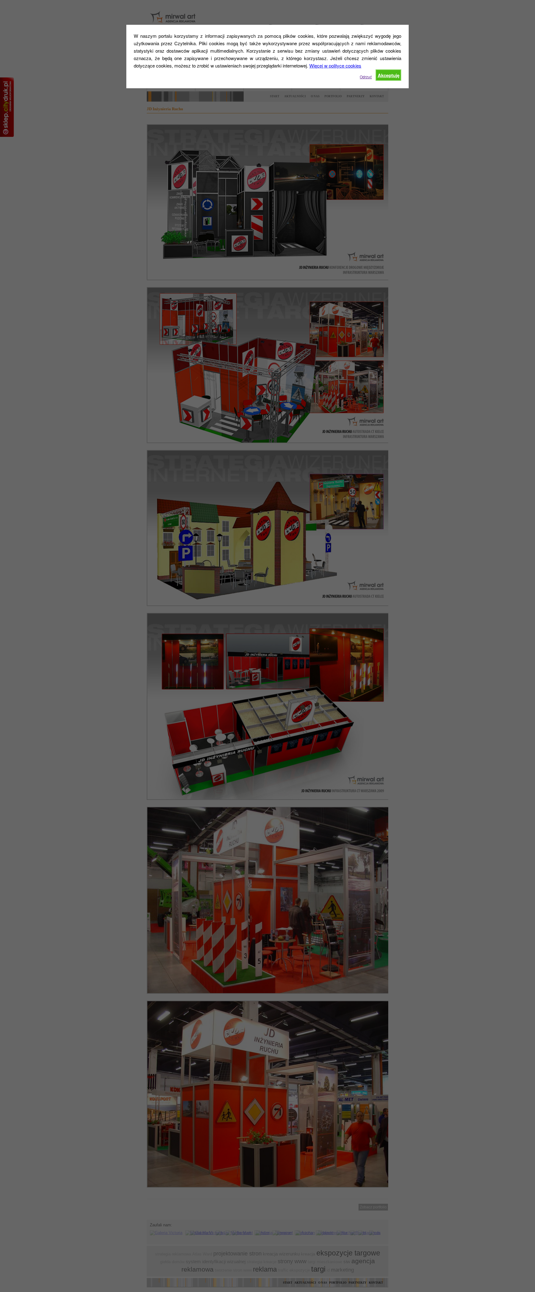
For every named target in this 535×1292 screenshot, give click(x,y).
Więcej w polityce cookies (335, 65)
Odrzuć (366, 76)
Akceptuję (388, 75)
